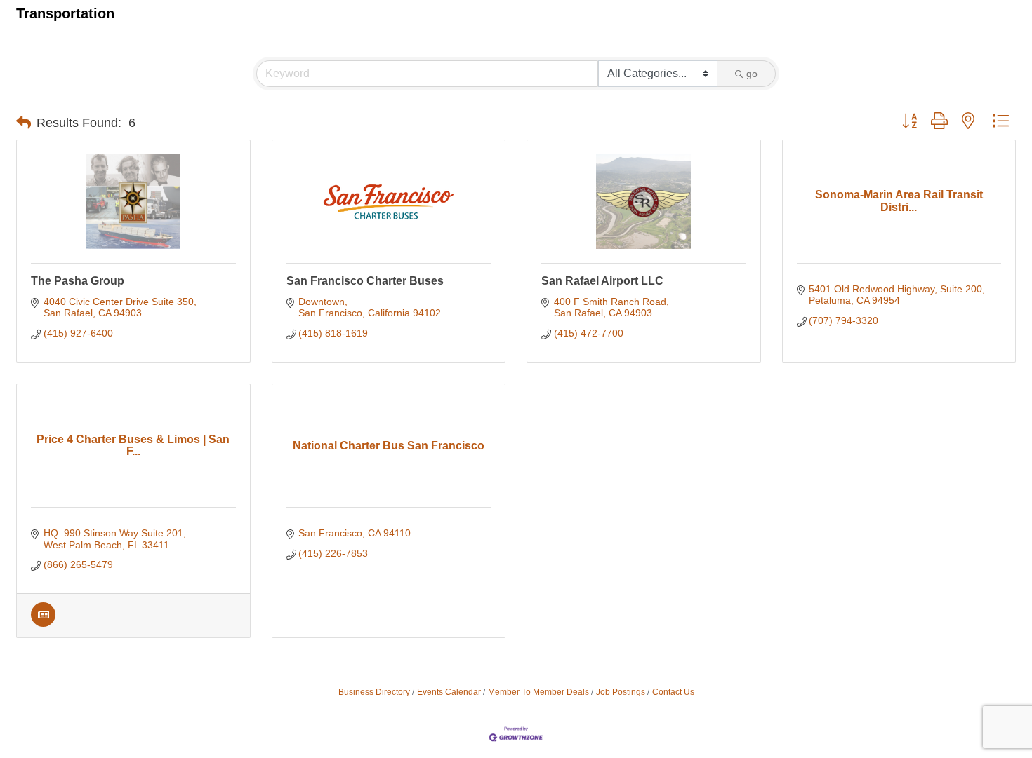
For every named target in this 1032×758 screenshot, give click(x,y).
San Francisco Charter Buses (365, 281)
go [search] (752, 73)
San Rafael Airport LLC (602, 281)
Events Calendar (449, 692)
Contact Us (673, 692)
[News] (43, 623)
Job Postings (620, 692)
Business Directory (374, 692)
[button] (23, 122)
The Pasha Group (77, 281)
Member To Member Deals (538, 692)
